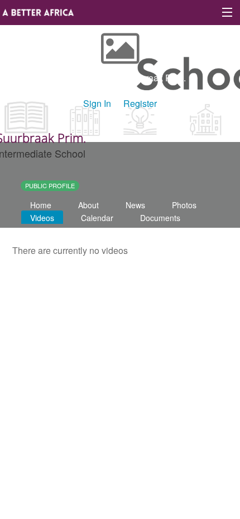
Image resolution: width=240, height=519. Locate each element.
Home (40, 204)
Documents (160, 217)
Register (140, 103)
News (135, 204)
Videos (42, 217)
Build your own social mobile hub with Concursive (120, 308)
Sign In (97, 103)
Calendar (97, 217)
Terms (144, 283)
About (88, 204)
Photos (184, 204)
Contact (104, 283)
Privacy (183, 283)
